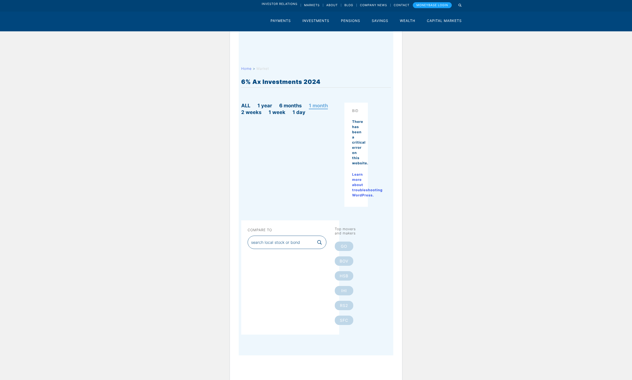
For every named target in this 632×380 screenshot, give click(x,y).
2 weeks (251, 112)
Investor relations (279, 4)
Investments (315, 21)
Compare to (260, 230)
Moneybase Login (432, 5)
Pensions (350, 21)
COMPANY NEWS (373, 5)
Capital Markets (444, 21)
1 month (318, 106)
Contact (402, 5)
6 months (290, 106)
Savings (380, 21)
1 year (264, 106)
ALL (245, 106)
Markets (312, 5)
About (332, 5)
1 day (299, 112)
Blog (348, 5)
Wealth (407, 21)
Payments (281, 21)
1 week (277, 112)
